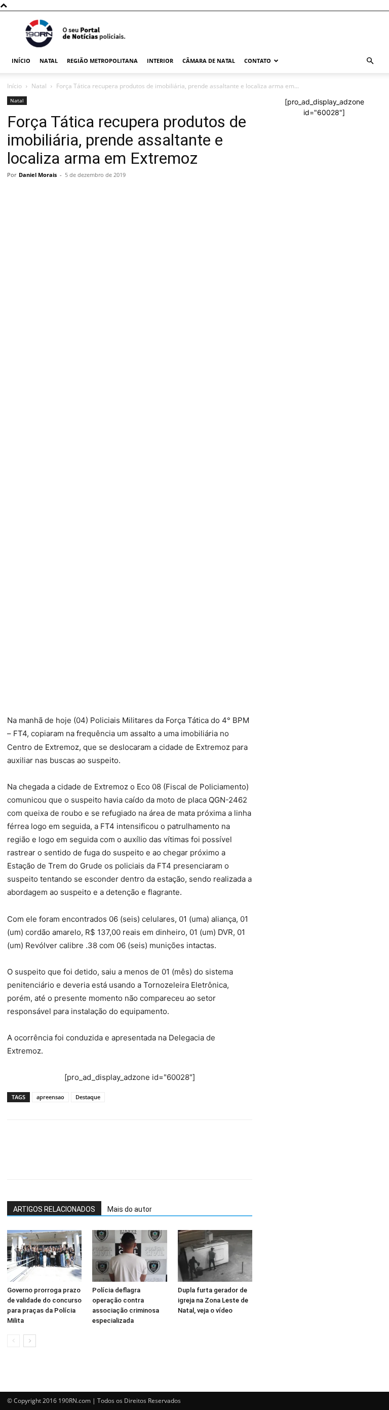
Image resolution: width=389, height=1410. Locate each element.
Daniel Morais (38, 174)
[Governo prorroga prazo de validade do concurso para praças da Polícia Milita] (44, 1255)
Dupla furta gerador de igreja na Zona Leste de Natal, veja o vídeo (213, 1300)
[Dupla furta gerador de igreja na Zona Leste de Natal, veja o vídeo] (215, 1255)
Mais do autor (129, 1209)
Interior (160, 60)
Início (21, 60)
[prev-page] (13, 1340)
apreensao (50, 1097)
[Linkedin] (110, 345)
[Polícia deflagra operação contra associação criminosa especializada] (129, 1255)
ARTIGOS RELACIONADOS (54, 1209)
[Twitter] (64, 345)
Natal (49, 60)
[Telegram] (87, 345)
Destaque (87, 1097)
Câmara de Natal (208, 60)
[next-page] (29, 1340)
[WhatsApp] (17, 345)
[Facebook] (40, 345)
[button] (370, 61)
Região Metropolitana (102, 60)
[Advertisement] (129, 259)
